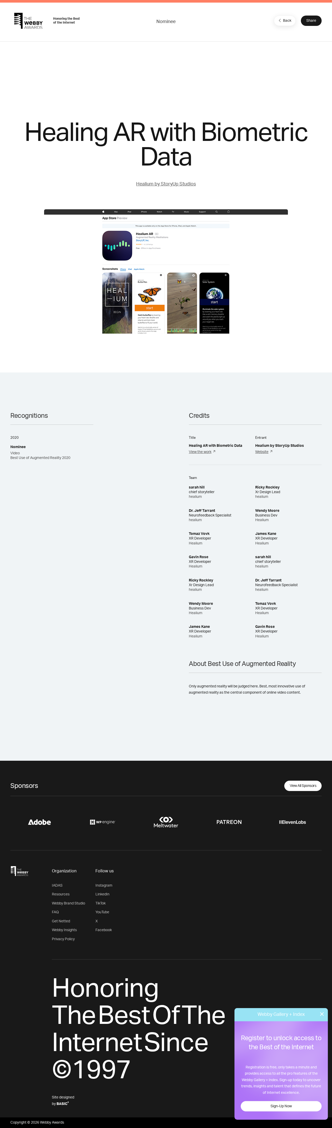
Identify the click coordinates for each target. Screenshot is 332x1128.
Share (311, 21)
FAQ (55, 912)
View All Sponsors (303, 786)
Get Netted (61, 921)
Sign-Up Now (281, 1106)
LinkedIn (102, 894)
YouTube (102, 912)
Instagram (103, 885)
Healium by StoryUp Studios (166, 184)
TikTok (100, 903)
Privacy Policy (63, 939)
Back (287, 21)
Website (261, 452)
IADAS (57, 885)
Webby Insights (64, 930)
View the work (200, 452)
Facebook (103, 930)
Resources (61, 894)
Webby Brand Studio (68, 903)
